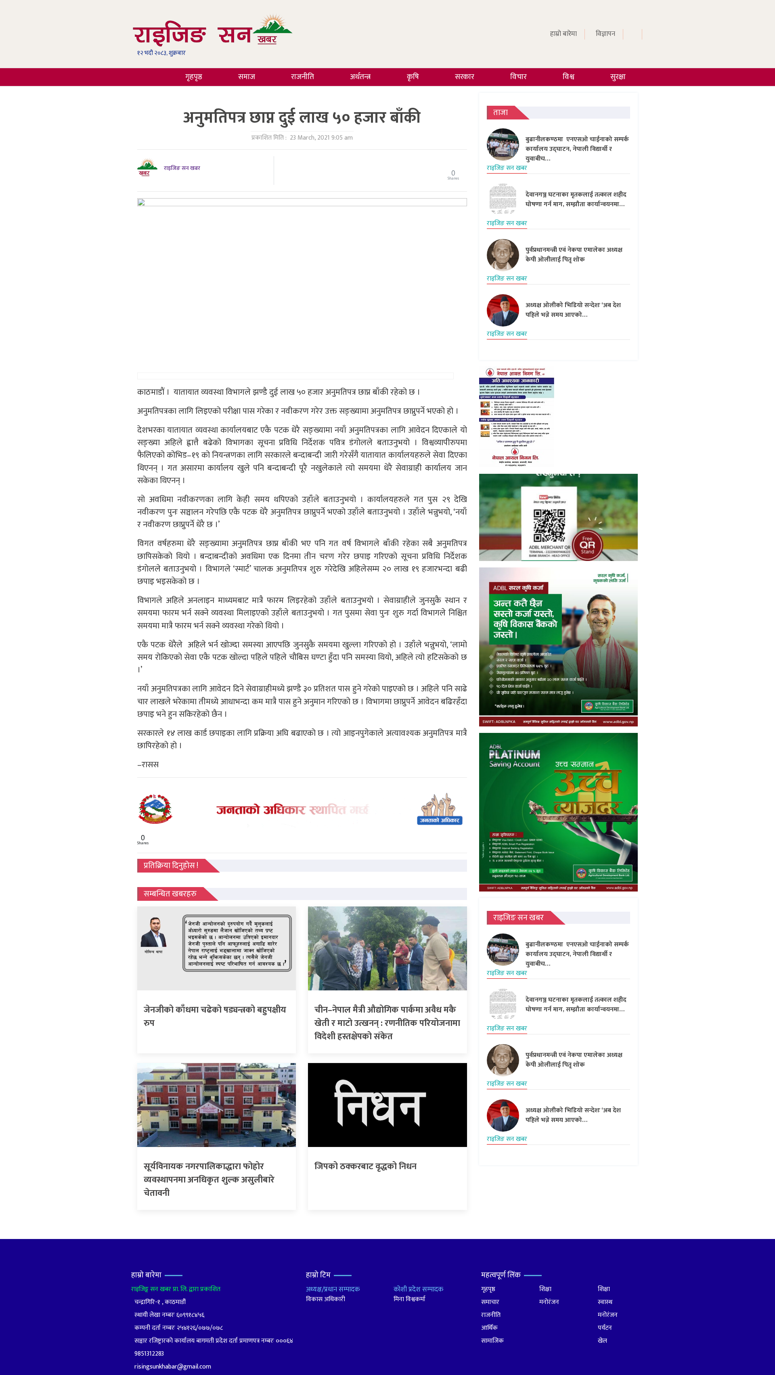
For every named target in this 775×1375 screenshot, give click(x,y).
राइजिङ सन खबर (182, 168)
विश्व (568, 77)
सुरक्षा (618, 77)
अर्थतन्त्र (360, 77)
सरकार (464, 77)
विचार (518, 77)
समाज (246, 77)
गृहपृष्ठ (193, 77)
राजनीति (302, 77)
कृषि (413, 77)
